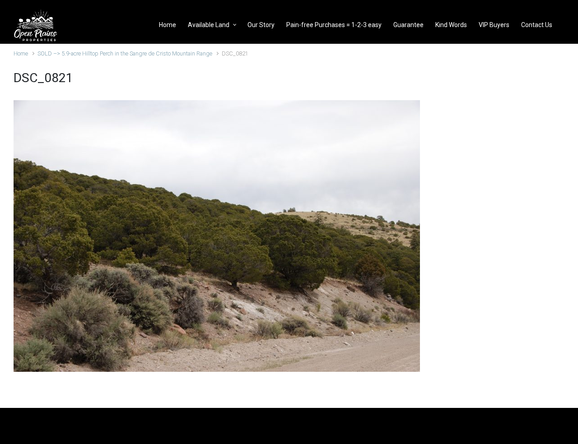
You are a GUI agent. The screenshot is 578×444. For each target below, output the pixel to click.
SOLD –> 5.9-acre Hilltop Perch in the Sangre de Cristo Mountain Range (124, 53)
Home (21, 53)
